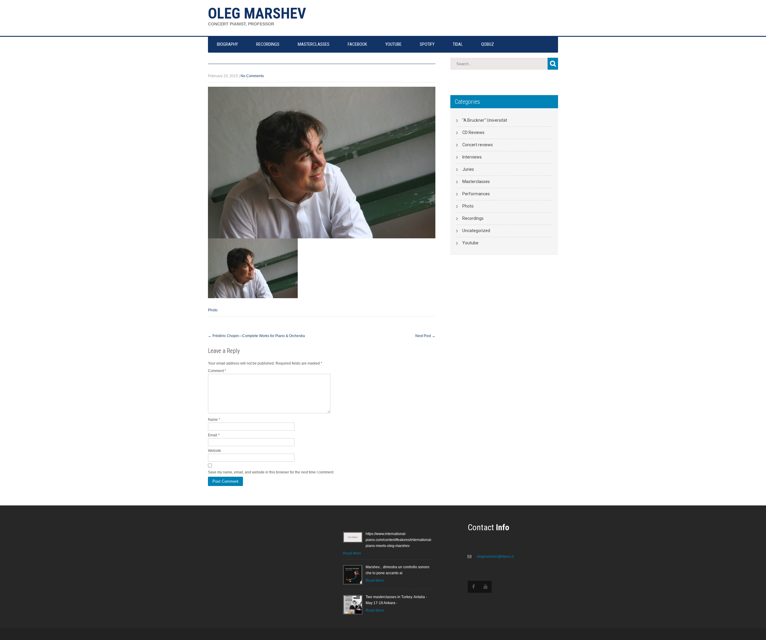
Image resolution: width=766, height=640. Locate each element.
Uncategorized (476, 230)
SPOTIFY (427, 44)
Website (214, 451)
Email (214, 435)
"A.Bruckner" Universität (484, 120)
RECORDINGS (267, 44)
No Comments (252, 76)
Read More (352, 553)
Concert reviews (477, 144)
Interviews (472, 157)
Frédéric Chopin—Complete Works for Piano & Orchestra (256, 336)
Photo (213, 310)
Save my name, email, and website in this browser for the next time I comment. (271, 472)
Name (214, 419)
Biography (227, 44)
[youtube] (486, 587)
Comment (217, 371)
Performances (476, 193)
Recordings (473, 218)
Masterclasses (476, 181)
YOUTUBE (393, 44)
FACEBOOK (357, 44)
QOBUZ (487, 44)
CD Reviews (473, 132)
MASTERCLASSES (313, 44)
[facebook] (474, 587)
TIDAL (458, 44)
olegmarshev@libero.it (494, 556)
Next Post (425, 336)
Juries (468, 169)
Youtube (470, 242)
